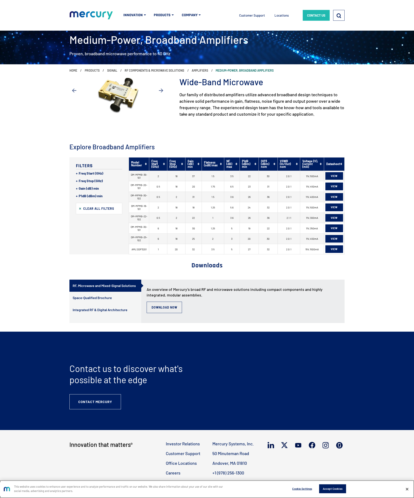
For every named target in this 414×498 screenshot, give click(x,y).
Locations (281, 15)
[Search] (339, 15)
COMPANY (190, 15)
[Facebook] (313, 445)
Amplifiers (200, 70)
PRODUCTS (162, 15)
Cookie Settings (302, 488)
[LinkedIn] (272, 445)
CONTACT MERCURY (95, 402)
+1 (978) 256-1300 (228, 472)
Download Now (164, 307)
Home (73, 70)
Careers (173, 472)
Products (92, 70)
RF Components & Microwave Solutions (154, 70)
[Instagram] (326, 445)
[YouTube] (299, 445)
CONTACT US (316, 15)
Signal (112, 70)
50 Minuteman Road (230, 453)
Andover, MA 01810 (229, 463)
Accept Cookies (332, 488)
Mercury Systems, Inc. (233, 443)
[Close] (407, 489)
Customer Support (252, 15)
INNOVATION (133, 15)
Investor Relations (183, 443)
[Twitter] (285, 445)
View (334, 175)
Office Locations (181, 463)
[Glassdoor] (340, 445)
